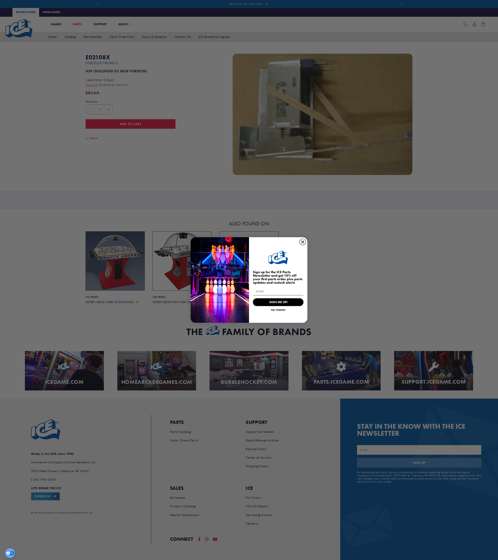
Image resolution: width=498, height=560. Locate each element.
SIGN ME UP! (278, 302)
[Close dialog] (303, 242)
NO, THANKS (278, 309)
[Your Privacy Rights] (10, 553)
